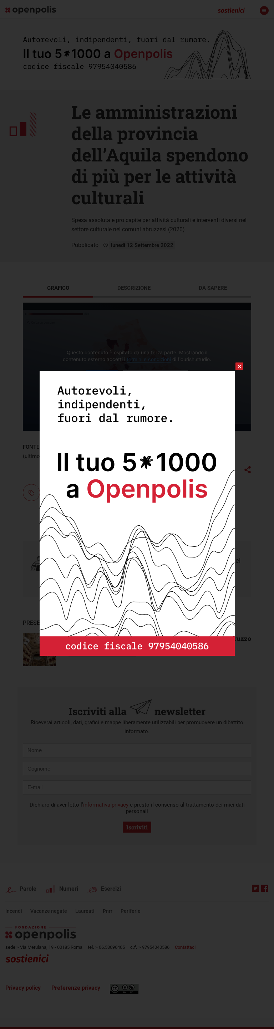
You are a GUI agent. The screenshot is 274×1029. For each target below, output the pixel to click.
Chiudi (233, 366)
